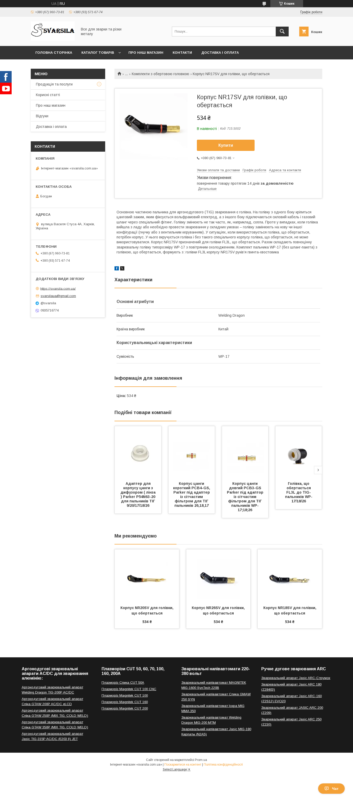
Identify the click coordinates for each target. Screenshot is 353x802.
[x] (122, 269)
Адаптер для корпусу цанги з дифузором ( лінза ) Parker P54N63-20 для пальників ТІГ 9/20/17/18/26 (138, 494)
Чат (335, 789)
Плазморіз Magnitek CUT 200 (125, 708)
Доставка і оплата (220, 52)
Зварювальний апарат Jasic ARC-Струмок (295, 678)
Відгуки (42, 116)
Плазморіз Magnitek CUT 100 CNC (129, 689)
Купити (225, 145)
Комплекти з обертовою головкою (160, 74)
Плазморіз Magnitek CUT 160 (125, 702)
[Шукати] (282, 31)
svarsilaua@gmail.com (58, 296)
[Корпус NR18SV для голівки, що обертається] (290, 575)
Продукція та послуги (54, 84)
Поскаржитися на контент (182, 764)
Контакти (182, 52)
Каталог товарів (97, 52)
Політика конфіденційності (223, 764)
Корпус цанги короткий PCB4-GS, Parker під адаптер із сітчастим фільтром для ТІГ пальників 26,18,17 (192, 494)
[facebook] (116, 269)
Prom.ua (201, 760)
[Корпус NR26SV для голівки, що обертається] (218, 575)
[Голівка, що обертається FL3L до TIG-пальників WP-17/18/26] (298, 452)
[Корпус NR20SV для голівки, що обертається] (147, 575)
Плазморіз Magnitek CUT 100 (125, 695)
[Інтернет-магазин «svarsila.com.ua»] (53, 39)
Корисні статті (48, 95)
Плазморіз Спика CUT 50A (123, 682)
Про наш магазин (145, 52)
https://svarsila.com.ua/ (58, 288)
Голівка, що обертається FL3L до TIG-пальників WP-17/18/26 (298, 492)
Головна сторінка (53, 52)
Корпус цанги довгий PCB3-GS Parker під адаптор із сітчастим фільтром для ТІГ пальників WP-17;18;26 (245, 496)
